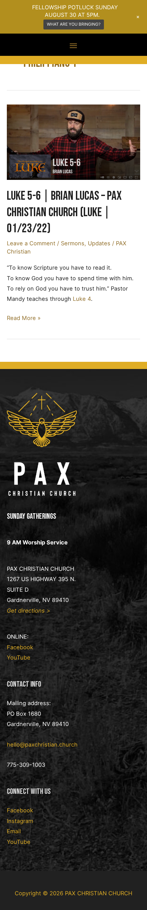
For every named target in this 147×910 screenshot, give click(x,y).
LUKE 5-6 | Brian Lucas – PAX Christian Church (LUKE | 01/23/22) (64, 212)
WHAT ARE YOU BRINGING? (74, 24)
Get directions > (28, 610)
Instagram (20, 820)
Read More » (24, 318)
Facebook (20, 647)
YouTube (18, 657)
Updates (99, 243)
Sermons (72, 243)
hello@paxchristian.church (42, 744)
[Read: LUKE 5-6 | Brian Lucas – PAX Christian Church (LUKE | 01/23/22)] (73, 141)
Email (14, 831)
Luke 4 (82, 298)
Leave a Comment (31, 243)
